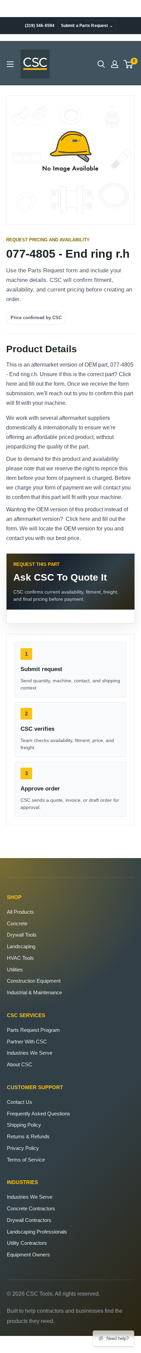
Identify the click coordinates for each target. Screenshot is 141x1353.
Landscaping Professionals (37, 1232)
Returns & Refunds (28, 1136)
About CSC (19, 1064)
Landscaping (21, 946)
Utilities (15, 969)
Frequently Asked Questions (38, 1113)
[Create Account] (114, 64)
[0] (128, 64)
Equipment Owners (28, 1254)
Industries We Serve (29, 1053)
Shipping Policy (24, 1125)
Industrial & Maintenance (34, 992)
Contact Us (19, 1102)
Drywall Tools (22, 935)
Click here (78, 519)
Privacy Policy (23, 1148)
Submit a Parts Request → (87, 25)
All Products (20, 912)
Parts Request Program (33, 1030)
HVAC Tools (20, 958)
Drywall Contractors (29, 1220)
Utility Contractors (27, 1243)
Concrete (17, 923)
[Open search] (101, 64)
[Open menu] (10, 64)
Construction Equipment (34, 981)
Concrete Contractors (31, 1208)
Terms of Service (26, 1160)
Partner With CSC (27, 1041)
